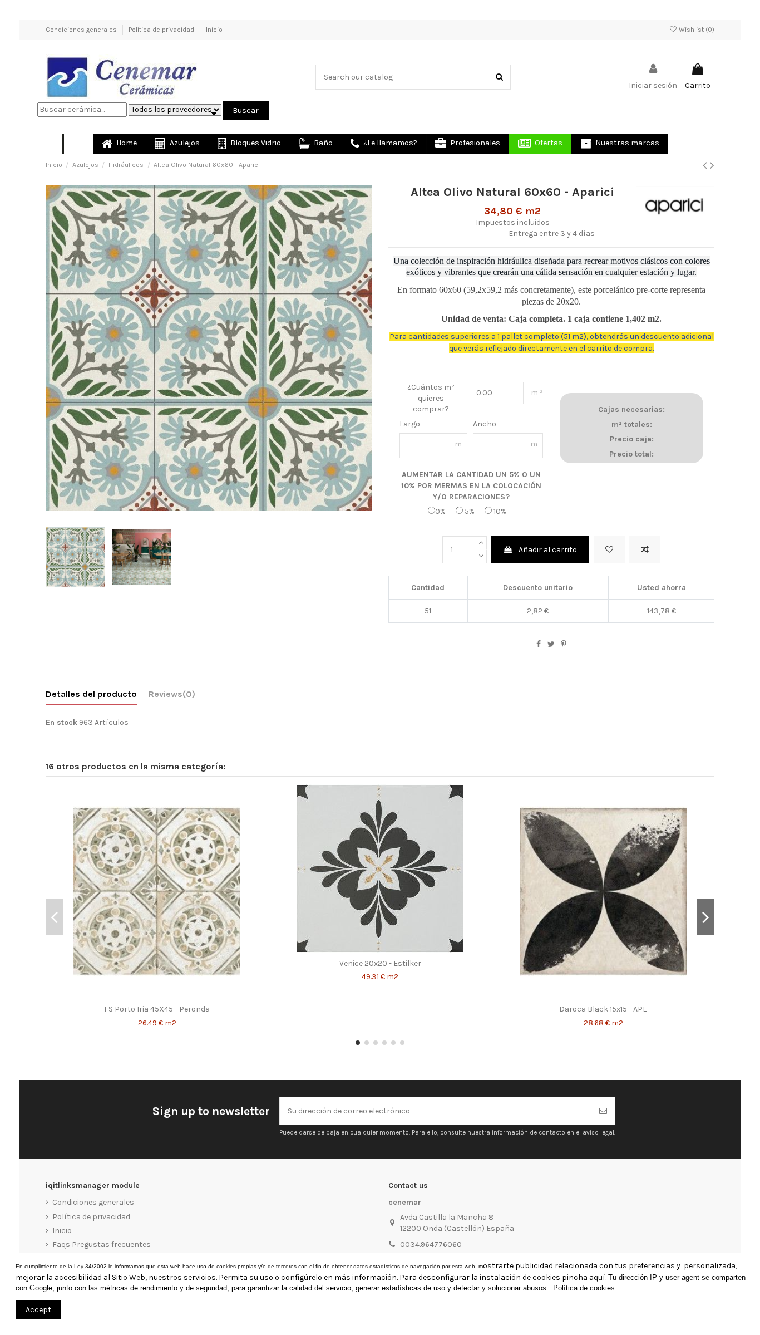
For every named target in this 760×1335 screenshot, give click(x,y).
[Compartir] (538, 644)
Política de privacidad (162, 29)
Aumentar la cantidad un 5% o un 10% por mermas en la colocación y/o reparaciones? (471, 485)
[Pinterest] (563, 644)
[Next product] (712, 165)
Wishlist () (695, 29)
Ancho (484, 424)
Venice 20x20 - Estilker (380, 963)
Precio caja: (632, 439)
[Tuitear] (551, 644)
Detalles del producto (91, 694)
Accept (38, 1309)
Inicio (214, 29)
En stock (61, 722)
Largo (409, 424)
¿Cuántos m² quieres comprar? (431, 398)
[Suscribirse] (603, 1111)
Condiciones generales (82, 29)
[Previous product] (706, 165)
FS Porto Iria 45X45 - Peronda (157, 1009)
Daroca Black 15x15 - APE (603, 1009)
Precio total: (631, 454)
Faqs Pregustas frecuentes (101, 1244)
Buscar (246, 110)
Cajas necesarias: (631, 409)
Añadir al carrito (548, 549)
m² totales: (631, 424)
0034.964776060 (431, 1244)
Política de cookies (584, 1288)
